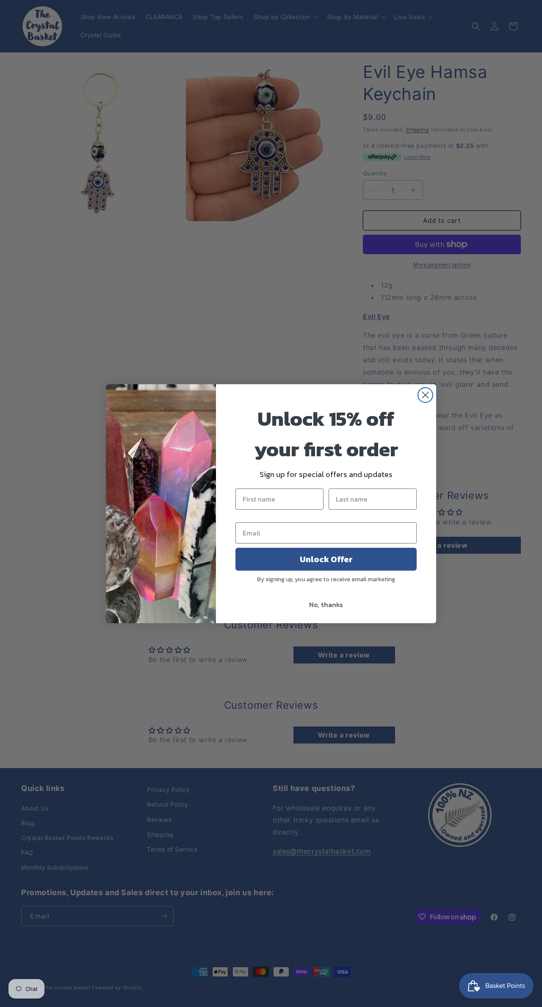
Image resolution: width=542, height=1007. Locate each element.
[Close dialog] (425, 395)
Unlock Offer (326, 559)
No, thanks (326, 604)
